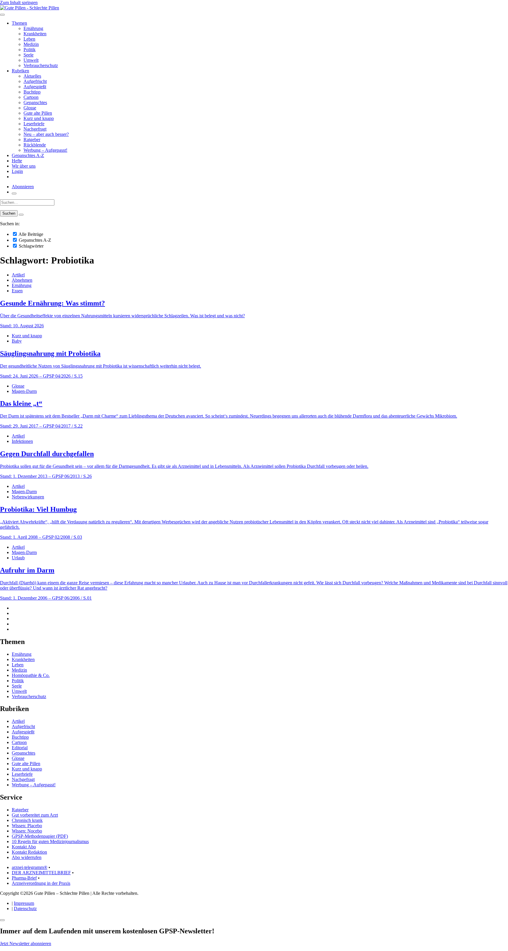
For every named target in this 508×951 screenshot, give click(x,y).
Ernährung (33, 28)
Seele (29, 54)
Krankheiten (35, 33)
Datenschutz (25, 908)
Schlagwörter (31, 245)
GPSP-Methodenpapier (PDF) (40, 836)
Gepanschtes (35, 102)
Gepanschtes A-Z (28, 155)
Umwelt (31, 60)
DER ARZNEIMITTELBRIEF (41, 872)
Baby (17, 340)
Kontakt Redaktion (29, 852)
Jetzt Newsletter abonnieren (25, 943)
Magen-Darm (24, 391)
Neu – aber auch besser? (46, 134)
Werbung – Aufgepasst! (45, 150)
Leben (29, 38)
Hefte (17, 160)
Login (17, 171)
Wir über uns (24, 165)
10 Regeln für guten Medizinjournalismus (50, 841)
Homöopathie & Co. (31, 675)
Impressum (24, 903)
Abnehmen (22, 280)
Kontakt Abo (24, 846)
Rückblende (35, 144)
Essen (17, 290)
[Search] (21, 215)
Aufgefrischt (35, 81)
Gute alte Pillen (38, 113)
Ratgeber (32, 139)
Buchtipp (32, 91)
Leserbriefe (34, 123)
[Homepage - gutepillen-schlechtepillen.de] (29, 7)
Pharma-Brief (24, 877)
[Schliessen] (2, 920)
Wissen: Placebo (27, 825)
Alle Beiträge (30, 234)
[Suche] (14, 193)
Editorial (20, 747)
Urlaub (18, 557)
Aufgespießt (35, 86)
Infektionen (22, 441)
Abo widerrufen (26, 857)
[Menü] (2, 15)
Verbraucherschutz (41, 65)
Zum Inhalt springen (19, 2)
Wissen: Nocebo (27, 830)
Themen (19, 23)
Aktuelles (32, 76)
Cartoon (31, 97)
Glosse (30, 107)
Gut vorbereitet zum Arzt (35, 814)
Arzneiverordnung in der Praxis (41, 883)
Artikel (18, 274)
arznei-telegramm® (29, 867)
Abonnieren (23, 186)
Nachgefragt (35, 128)
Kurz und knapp (39, 118)
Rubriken (20, 70)
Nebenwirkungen (28, 496)
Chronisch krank (27, 820)
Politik (30, 49)
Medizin (31, 44)
